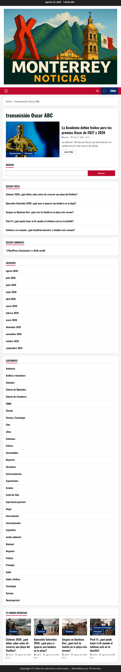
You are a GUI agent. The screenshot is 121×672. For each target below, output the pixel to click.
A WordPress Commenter (18, 250)
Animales (10, 382)
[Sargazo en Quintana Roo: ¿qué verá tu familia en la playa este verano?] (74, 627)
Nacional (10, 544)
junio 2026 (11, 285)
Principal (29, 153)
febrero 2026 (12, 313)
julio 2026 (11, 278)
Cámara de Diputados (16, 389)
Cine (8, 424)
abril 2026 (11, 299)
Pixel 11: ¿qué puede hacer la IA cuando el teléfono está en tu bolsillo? (40, 221)
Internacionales (13, 523)
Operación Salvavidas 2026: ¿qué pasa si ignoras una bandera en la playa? (41, 203)
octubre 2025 (12, 341)
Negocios (10, 551)
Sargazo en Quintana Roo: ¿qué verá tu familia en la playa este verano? (40, 212)
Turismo (9, 593)
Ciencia (9, 410)
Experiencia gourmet (16, 502)
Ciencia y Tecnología (15, 417)
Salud (8, 572)
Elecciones (11, 467)
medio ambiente (13, 537)
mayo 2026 (11, 292)
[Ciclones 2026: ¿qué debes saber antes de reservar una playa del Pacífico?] (18, 627)
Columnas (10, 439)
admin (66, 137)
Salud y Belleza (13, 579)
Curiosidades (12, 453)
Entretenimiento (14, 474)
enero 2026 (11, 320)
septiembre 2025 (14, 348)
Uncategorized (13, 600)
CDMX (8, 403)
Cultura (9, 445)
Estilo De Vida (12, 495)
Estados (9, 488)
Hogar (9, 509)
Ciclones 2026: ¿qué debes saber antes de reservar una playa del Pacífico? (41, 194)
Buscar (10, 165)
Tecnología (11, 586)
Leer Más (70, 152)
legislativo (11, 530)
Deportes (10, 459)
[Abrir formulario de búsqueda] (97, 91)
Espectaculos (15, 153)
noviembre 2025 (14, 334)
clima (8, 431)
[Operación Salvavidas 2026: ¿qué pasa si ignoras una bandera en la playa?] (46, 627)
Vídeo (113, 91)
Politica (9, 558)
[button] (6, 91)
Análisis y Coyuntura (15, 375)
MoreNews (78, 668)
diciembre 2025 (13, 327)
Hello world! (39, 250)
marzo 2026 (11, 306)
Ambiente (10, 368)
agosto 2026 (12, 271)
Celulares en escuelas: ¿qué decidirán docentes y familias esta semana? (40, 230)
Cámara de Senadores (16, 396)
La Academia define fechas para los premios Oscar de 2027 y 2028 (32, 139)
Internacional (12, 516)
